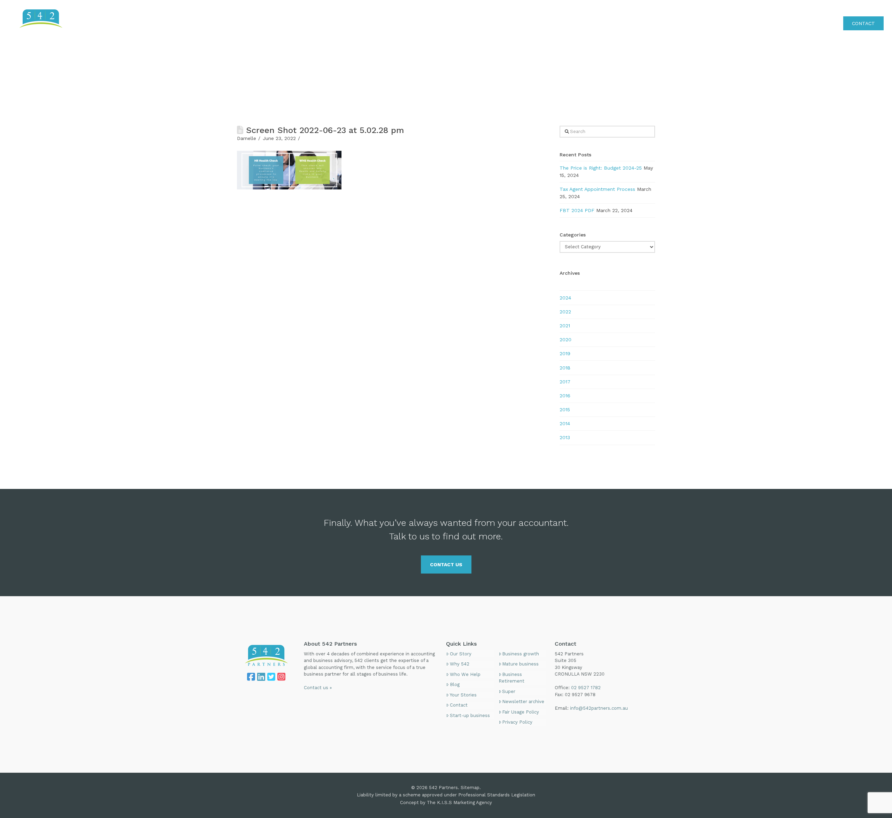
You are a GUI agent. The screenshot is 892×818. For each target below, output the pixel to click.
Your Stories (463, 695)
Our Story (460, 653)
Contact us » (318, 687)
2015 (565, 409)
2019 (565, 353)
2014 (565, 423)
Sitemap (470, 787)
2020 (565, 339)
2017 (565, 381)
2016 (565, 395)
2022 (565, 311)
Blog (455, 684)
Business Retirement (511, 678)
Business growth (520, 653)
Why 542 (459, 664)
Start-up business (470, 715)
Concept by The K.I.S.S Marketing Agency (446, 802)
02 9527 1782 (868, 8)
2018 (565, 368)
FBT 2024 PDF (577, 210)
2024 (565, 298)
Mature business (520, 664)
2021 (565, 325)
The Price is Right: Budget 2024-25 (601, 168)
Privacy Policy (517, 722)
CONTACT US (446, 564)
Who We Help (465, 674)
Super (508, 691)
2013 (565, 437)
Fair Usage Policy (520, 712)
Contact (459, 705)
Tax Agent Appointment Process (597, 189)
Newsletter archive (523, 701)
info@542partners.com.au (599, 708)
